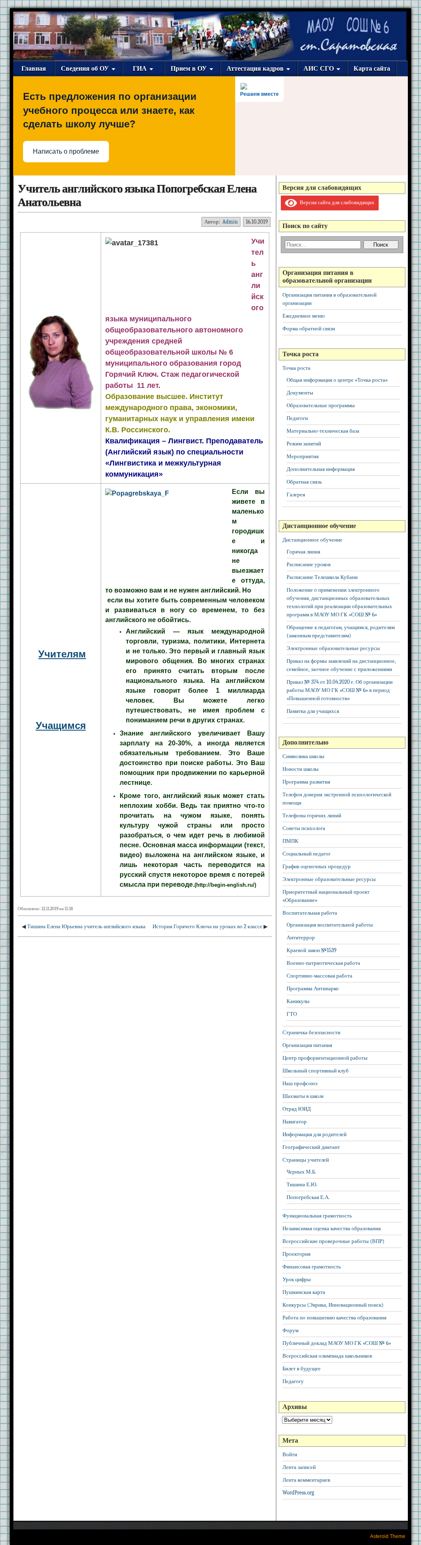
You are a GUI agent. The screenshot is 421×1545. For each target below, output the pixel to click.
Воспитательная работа (309, 913)
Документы (300, 393)
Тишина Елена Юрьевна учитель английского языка (86, 926)
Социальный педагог (306, 854)
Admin (230, 222)
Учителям (62, 654)
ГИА (140, 68)
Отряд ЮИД (296, 1109)
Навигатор (294, 1121)
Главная (33, 68)
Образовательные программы (321, 405)
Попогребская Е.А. (308, 1197)
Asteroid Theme (387, 1536)
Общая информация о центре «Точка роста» (337, 380)
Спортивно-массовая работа (319, 976)
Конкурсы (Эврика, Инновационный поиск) (333, 1305)
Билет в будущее (301, 1368)
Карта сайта (372, 68)
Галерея (296, 494)
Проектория (296, 1254)
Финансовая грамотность (311, 1267)
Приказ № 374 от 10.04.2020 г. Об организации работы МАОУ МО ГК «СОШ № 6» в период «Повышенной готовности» (340, 690)
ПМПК (290, 841)
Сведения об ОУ (85, 68)
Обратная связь (304, 482)
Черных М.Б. (301, 1172)
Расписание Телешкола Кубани (322, 577)
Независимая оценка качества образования (331, 1228)
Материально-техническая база (323, 431)
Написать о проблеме (66, 151)
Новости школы (300, 769)
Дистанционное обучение (312, 540)
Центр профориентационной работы (325, 1058)
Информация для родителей (314, 1134)
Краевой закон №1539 (311, 950)
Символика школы (303, 756)
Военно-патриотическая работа (323, 963)
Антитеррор (301, 937)
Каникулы (298, 1001)
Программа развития (306, 782)
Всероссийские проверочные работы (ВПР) (333, 1241)
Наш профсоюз (299, 1083)
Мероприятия (303, 456)
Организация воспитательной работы (330, 925)
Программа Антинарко (313, 988)
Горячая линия (303, 552)
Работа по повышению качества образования (334, 1317)
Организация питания (307, 1045)
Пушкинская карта (303, 1292)
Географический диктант (311, 1147)
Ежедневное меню (303, 316)
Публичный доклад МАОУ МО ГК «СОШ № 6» (336, 1343)
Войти (289, 1454)
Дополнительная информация (321, 469)
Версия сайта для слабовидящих (336, 202)
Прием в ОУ (189, 68)
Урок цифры (296, 1279)
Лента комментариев (306, 1480)
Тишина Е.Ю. (302, 1184)
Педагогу (293, 1381)
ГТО (292, 1014)
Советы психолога (303, 828)
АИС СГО (318, 68)
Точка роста (296, 368)
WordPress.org (298, 1493)
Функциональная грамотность (317, 1216)
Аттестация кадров (255, 68)
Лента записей (299, 1467)
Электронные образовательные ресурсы (333, 648)
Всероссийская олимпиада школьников (327, 1356)
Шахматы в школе (303, 1096)
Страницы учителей (305, 1160)
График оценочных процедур (316, 866)
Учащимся (61, 725)
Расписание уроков (309, 564)
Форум (290, 1330)
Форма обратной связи (308, 328)
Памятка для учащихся (313, 711)
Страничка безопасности (311, 1032)
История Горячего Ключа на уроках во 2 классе (207, 926)
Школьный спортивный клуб (315, 1071)
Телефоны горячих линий (311, 815)
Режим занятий (304, 443)
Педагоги (297, 418)
